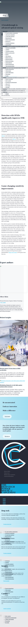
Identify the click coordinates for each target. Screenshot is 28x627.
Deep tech (5, 31)
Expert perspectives (9, 69)
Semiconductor (8, 62)
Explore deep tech (7, 524)
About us (5, 89)
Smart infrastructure (9, 64)
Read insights (6, 581)
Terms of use (7, 472)
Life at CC (7, 84)
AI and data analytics (9, 36)
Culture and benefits (9, 619)
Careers (4, 77)
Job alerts (7, 87)
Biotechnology (8, 38)
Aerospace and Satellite (10, 48)
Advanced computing (10, 34)
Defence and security (9, 52)
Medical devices (8, 57)
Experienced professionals (11, 82)
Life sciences (8, 56)
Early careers (8, 80)
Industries (5, 46)
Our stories (7, 85)
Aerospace (7, 560)
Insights (4, 67)
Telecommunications (9, 66)
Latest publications (9, 72)
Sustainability (8, 44)
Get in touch (7, 416)
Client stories (8, 70)
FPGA (14, 139)
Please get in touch (13, 252)
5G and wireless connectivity (11, 33)
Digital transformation (10, 39)
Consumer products (9, 51)
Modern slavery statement (9, 474)
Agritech (7, 49)
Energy (7, 54)
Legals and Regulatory (9, 476)
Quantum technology (9, 43)
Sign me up (7, 436)
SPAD (3, 135)
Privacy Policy (7, 471)
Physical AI (7, 41)
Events (6, 75)
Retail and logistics (9, 61)
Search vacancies (9, 79)
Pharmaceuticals (8, 59)
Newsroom (7, 74)
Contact (4, 90)
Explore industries (7, 553)
